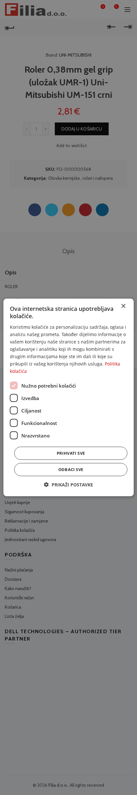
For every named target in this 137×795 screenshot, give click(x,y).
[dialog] (69, 397)
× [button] (123, 306)
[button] (68, 484)
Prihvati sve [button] (71, 453)
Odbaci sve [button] (70, 469)
